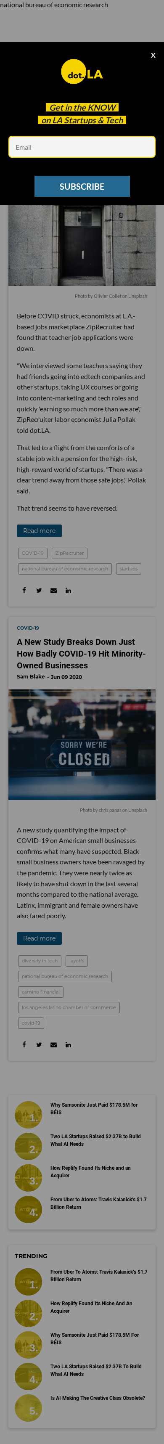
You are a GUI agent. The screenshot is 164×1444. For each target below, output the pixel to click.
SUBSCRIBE (82, 186)
